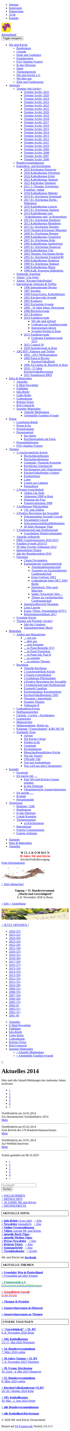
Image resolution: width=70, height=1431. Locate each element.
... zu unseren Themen (37, 661)
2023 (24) (15, 941)
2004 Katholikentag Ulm (38, 250)
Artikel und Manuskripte (30, 634)
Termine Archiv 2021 (36, 108)
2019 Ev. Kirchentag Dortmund (42, 196)
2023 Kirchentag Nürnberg (40, 183)
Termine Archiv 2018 (36, 119)
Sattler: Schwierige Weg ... (47, 594)
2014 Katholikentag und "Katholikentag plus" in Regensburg (45, 215)
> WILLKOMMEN (13, 1195)
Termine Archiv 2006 (36, 159)
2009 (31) (15, 988)
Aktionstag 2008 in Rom (38, 496)
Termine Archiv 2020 (36, 112)
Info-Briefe (22, 391)
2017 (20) (15, 961)
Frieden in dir (32, 742)
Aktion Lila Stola (34, 493)
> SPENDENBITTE (13, 1205)
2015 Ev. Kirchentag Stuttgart (41, 210)
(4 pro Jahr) (16, 1220)
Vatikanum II (31, 705)
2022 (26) (15, 944)
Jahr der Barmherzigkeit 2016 (33, 553)
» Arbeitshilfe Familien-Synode (34, 1055)
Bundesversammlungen (30, 162)
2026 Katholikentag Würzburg (42, 172)
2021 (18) (15, 948)
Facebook (22, 772)
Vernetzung (15, 803)
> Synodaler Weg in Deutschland (22, 1272)
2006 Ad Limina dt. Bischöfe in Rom (46, 365)
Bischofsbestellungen (36, 455)
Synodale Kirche (26, 617)
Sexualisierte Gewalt (36, 519)
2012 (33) (15, 978)
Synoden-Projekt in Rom (46, 331)
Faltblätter (22, 388)
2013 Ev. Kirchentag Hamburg (42, 220)
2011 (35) (14, 981)
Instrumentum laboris (43, 327)
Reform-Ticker (25, 402)
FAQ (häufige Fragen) (29, 61)
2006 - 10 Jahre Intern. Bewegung (44, 307)
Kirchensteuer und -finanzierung (43, 469)
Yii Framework (24, 1426)
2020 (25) (15, 951)
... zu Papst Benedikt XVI (39, 648)
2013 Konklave (33, 314)
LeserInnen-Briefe (27, 422)
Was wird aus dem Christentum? (43, 765)
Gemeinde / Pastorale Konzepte (42, 462)
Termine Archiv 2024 (36, 98)
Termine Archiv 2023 (36, 102)
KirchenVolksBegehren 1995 (41, 695)
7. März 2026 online (18, 1350)
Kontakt (13, 18)
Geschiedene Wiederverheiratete (43, 533)
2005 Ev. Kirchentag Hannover (42, 247)
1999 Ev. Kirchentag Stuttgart (41, 263)
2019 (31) (15, 954)
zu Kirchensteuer (34, 823)
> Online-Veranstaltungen (17, 1227)
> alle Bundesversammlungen (20, 1407)
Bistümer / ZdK (25, 806)
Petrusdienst (31, 486)
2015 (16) (15, 968)
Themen (14, 449)
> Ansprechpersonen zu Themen (22, 1314)
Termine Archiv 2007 (36, 156)
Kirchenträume (32, 749)
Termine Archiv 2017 (36, 122)
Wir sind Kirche (18, 44)
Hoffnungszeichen (27, 712)
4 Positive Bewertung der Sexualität (37, 513)
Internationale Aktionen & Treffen (36, 284)
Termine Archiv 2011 (36, 142)
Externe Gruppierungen (30, 829)
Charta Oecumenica (35, 560)
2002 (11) (14, 1012)
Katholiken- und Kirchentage (33, 166)
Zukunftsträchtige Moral (38, 627)
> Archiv (32, 1251)
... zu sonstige (32, 658)
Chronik (21, 51)
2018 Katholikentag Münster (41, 193)
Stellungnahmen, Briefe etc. (32, 725)
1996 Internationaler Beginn (40, 287)
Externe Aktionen (26, 833)
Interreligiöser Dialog (28, 550)
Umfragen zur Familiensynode (49, 324)
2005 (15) (15, 1002)
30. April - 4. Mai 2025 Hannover (21, 1370)
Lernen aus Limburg (36, 482)
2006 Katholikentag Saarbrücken (43, 243)
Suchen (7, 1189)
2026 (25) (15, 931)
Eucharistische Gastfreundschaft (43, 563)
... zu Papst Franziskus (37, 651)
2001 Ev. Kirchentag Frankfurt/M (43, 257)
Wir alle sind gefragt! (43, 321)
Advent (28, 735)
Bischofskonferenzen (36, 459)
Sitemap (13, 4)
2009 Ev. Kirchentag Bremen (41, 233)
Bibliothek (15, 631)
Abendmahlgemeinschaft (46, 567)
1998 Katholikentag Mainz (39, 267)
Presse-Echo (23, 425)
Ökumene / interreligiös (38, 698)
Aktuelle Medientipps (36, 412)
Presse (12, 418)
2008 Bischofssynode (36, 311)
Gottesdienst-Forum (28, 708)
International (8, 34)
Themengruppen (26, 819)
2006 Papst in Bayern (36, 358)
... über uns (30, 641)
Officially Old (32, 759)
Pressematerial (24, 432)
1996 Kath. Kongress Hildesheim (43, 270)
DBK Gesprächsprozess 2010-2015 (37, 540)
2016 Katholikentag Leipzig (40, 206)
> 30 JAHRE (18, 1202)
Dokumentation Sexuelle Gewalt (43, 516)
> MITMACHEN (12, 1199)
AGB (12, 14)
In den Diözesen (26, 65)
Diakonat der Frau (34, 499)
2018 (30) (15, 958)
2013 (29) (15, 975)
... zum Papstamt (33, 644)
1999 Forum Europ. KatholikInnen (44, 294)
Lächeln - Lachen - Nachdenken (35, 715)
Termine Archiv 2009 (36, 149)
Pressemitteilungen (27, 442)
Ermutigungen (24, 58)
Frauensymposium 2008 (38, 503)
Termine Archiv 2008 (36, 152)
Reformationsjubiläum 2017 (40, 614)
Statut (19, 68)
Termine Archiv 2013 (36, 135)
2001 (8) (14, 1015)
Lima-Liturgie (32, 607)
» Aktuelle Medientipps (30, 1052)
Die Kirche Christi (35, 738)
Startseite (14, 839)
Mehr (4, 1120)
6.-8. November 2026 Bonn (18, 1331)
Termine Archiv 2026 (36, 95)
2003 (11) (14, 1008)
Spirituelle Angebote (28, 274)
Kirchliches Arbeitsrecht (38, 466)
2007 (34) (15, 995)
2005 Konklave (33, 300)
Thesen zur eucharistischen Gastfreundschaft (47, 599)
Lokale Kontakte (26, 816)
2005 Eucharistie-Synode (39, 304)
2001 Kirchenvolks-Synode (40, 297)
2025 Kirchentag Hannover (40, 169)
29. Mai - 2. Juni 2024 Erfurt (18, 1399)
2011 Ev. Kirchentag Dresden (41, 226)
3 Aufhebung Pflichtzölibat (32, 506)
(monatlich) (16, 1224)
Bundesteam (23, 48)
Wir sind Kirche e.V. (28, 75)
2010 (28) (15, 985)
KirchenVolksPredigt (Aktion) (41, 472)
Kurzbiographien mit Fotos (40, 439)
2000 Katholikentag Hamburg (41, 260)
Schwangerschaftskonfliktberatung (44, 523)
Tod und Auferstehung (37, 762)
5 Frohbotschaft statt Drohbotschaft (37, 530)
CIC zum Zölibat (34, 509)
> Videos (7, 1230)
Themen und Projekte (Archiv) (34, 621)
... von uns (30, 637)
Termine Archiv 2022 (36, 105)
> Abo (38, 1220)
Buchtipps (22, 664)
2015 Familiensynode (36, 334)
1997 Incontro (32, 290)
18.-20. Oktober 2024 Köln (22, 1389)
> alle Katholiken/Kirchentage (20, 1413)
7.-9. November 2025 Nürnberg (20, 1360)
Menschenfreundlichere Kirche (42, 752)
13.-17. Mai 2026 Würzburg (18, 1340)
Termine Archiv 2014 (36, 132)
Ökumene (22, 557)
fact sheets (30, 435)
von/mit (27, 1230)
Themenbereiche (26, 71)
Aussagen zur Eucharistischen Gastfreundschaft (49, 572)
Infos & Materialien (20, 378)
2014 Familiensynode (36, 317)
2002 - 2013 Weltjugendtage (40, 354)
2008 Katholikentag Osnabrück (42, 236)
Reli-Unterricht (25, 405)
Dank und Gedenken (28, 55)
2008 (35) (15, 992)
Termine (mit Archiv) (28, 88)
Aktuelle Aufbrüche (28, 536)
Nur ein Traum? (33, 755)
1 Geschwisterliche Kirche (32, 452)
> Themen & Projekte (15, 1301)
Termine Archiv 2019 (36, 115)
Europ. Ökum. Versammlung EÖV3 (45, 610)
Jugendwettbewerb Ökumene (41, 604)
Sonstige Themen (34, 701)
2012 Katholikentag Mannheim (42, 223)
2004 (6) (14, 1005)
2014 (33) (15, 971)
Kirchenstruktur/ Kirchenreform (42, 691)
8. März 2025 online (18, 1379)
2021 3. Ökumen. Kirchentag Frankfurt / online (41, 188)
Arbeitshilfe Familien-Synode (41, 415)
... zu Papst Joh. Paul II (37, 654)
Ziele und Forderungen (29, 81)
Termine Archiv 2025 (36, 92)
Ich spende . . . (25, 792)
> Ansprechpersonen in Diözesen (22, 1308)
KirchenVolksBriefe (43, 361)
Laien (27, 479)
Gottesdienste (24, 398)
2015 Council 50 (34, 344)
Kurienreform (32, 476)
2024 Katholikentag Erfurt (39, 176)
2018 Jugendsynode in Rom (40, 348)
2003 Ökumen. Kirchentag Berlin (43, 253)
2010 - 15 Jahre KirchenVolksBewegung (38, 370)
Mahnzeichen (24, 722)
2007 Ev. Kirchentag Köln (39, 240)
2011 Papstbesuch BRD (38, 375)
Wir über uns (24, 78)
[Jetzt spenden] (35, 918)
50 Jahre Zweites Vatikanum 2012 (36, 546)
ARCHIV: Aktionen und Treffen (35, 351)
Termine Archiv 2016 (36, 125)
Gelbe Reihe (23, 395)
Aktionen (14, 85)
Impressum (15, 8)
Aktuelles (22, 381)
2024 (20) (15, 938)
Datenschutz (16, 11)
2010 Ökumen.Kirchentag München (45, 230)
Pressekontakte (25, 429)
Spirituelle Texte (26, 732)
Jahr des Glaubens (34, 624)
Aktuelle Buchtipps (35, 668)
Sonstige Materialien (28, 408)
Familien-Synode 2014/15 (31, 543)
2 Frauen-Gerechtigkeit (30, 489)
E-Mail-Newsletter (27, 385)
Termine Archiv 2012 (36, 139)
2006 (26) (15, 998)
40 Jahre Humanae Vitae (38, 526)
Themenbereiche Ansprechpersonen (45, 789)
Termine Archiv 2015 (36, 129)
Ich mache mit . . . (27, 776)
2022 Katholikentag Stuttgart (41, 179)
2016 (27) (15, 965)
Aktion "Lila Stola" (27, 277)
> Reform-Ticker (12, 1244)
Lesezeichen (23, 718)
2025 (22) (15, 934)
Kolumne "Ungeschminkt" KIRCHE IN (40, 728)
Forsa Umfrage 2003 (43, 577)
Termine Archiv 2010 (36, 145)
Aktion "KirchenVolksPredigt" (34, 280)
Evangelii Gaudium (35, 688)
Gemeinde (30, 745)
